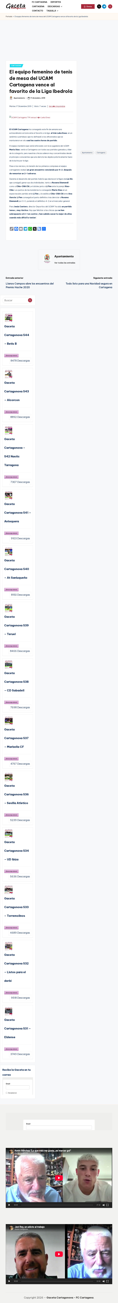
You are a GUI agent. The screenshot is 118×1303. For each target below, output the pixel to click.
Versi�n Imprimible (57, 106)
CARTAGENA (16, 66)
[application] (59, 1178)
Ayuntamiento (87, 153)
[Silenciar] (104, 1205)
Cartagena (101, 153)
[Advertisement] (59, 37)
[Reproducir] (9, 1205)
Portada (9, 16)
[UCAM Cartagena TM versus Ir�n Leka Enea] (29, 118)
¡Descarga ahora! (11, 355)
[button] (88, 6)
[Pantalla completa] (107, 1205)
